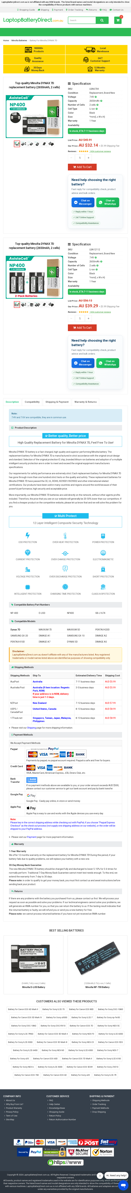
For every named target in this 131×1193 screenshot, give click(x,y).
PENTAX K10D (18, 641)
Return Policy (55, 1115)
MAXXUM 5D (73, 629)
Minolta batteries (19, 40)
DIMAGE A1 (44, 635)
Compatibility (32, 401)
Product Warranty (14, 1108)
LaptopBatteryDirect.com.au (33, 20)
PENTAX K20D (102, 629)
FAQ (104, 10)
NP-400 (14, 613)
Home (6, 40)
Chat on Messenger (85, 202)
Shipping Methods (100, 1100)
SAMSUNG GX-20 (19, 635)
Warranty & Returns (85, 401)
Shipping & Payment (57, 401)
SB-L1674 (100, 613)
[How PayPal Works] (30, 1152)
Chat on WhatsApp (110, 202)
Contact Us (118, 10)
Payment (58, 10)
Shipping (45, 10)
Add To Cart (84, 167)
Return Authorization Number (62, 1119)
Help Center (54, 1104)
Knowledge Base (57, 1108)
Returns (93, 10)
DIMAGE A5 (101, 641)
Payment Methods (100, 1108)
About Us (10, 1100)
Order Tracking (75, 10)
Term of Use (11, 1115)
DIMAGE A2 (101, 635)
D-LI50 (42, 613)
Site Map (10, 1119)
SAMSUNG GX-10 (76, 635)
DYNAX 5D (72, 641)
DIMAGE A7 (44, 641)
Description (12, 401)
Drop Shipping (99, 1112)
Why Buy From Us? (14, 1104)
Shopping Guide (27, 10)
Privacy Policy (12, 1112)
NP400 (70, 613)
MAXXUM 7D (45, 629)
